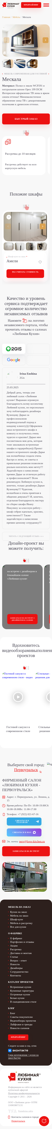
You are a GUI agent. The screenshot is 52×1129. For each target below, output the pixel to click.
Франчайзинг (31, 5)
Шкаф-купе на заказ (17, 257)
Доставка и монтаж (21, 953)
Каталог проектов (20, 982)
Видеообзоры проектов (23, 1020)
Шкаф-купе (16, 919)
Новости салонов (19, 1028)
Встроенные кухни (20, 987)
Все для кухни (18, 926)
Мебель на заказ (19, 915)
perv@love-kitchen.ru (32, 841)
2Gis (22, 377)
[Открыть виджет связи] (44, 1121)
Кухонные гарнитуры (22, 990)
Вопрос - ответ (18, 960)
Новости (15, 964)
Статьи (14, 956)
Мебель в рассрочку (21, 923)
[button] (45, 40)
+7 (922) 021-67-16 (28, 814)
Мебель (16, 17)
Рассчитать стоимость (25, 272)
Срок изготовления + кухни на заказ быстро (23, 1056)
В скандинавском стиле (23, 1001)
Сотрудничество (19, 971)
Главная (6, 17)
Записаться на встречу (26, 851)
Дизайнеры (16, 968)
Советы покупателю (21, 1017)
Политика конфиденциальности (24, 1093)
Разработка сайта (25, 1111)
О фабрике (16, 938)
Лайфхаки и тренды (21, 1024)
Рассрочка (15, 949)
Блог (12, 1013)
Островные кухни (20, 994)
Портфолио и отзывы (22, 941)
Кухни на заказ (18, 911)
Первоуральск (26, 769)
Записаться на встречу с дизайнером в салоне (22, 619)
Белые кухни (17, 998)
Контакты (15, 975)
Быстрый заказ (26, 119)
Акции (14, 945)
